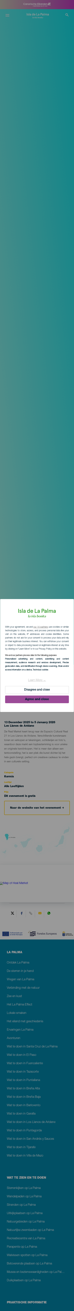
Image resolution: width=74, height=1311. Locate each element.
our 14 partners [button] (40, 627)
